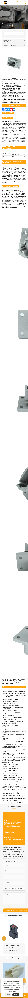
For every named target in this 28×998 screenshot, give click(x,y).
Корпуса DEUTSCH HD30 (9, 775)
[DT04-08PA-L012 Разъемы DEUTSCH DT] (14, 62)
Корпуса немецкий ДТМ (9, 719)
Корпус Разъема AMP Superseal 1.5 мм (13, 691)
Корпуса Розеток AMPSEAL (10, 699)
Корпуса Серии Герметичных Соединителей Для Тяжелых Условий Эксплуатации (12, 707)
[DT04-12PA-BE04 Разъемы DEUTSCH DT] (14, 932)
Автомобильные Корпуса (9, 701)
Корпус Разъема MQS (8, 703)
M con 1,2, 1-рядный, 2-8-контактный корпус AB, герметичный (12, 722)
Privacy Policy (12, 991)
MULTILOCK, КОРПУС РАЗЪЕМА (12, 789)
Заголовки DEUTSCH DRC (10, 773)
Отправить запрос (15, 105)
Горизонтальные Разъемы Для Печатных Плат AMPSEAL (14, 696)
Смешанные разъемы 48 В (10, 781)
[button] (4, 938)
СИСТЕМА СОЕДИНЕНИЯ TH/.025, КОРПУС (12, 726)
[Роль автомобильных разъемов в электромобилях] (14, 974)
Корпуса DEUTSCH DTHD (10, 764)
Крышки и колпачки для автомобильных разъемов (14, 731)
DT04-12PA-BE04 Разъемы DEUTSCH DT (13, 946)
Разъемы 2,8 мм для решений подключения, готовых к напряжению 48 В (14, 787)
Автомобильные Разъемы (9, 25)
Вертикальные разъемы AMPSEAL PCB (14, 779)
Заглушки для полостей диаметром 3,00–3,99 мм (14, 750)
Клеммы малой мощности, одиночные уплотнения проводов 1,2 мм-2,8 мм (13, 792)
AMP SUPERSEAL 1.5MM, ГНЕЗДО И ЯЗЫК (13, 739)
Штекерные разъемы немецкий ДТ (12, 717)
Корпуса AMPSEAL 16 (8, 715)
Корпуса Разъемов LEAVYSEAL (11, 710)
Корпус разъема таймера (9, 729)
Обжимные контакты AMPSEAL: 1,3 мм (13, 742)
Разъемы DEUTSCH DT (9, 26)
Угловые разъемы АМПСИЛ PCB (12, 777)
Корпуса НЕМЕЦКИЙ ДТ (9, 771)
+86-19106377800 (9, 833)
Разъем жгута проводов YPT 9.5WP (12, 802)
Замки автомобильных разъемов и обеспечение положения (12, 747)
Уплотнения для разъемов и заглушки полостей (13, 735)
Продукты (12, 24)
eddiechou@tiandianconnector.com (13, 839)
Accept (15, 994)
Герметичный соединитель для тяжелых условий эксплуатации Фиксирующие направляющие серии (14, 761)
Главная (6, 24)
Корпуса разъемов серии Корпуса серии (14, 757)
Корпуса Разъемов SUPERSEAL (11, 713)
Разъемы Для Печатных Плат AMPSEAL (14, 693)
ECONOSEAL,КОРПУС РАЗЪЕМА (12, 744)
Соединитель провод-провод (10, 800)
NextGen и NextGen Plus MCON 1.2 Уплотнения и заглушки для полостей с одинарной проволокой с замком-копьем (13, 797)
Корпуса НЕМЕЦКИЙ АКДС (10, 768)
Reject (8, 994)
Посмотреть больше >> (11, 950)
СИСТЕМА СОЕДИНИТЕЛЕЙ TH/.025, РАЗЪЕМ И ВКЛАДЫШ (13, 754)
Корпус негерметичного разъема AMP (13, 784)
